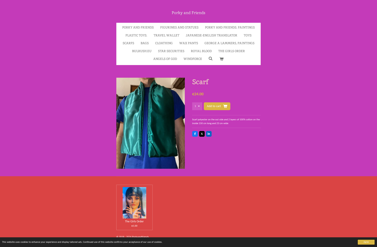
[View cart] (221, 59)
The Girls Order (134, 221)
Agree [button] (366, 242)
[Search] (210, 58)
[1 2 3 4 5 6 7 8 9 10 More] (197, 106)
